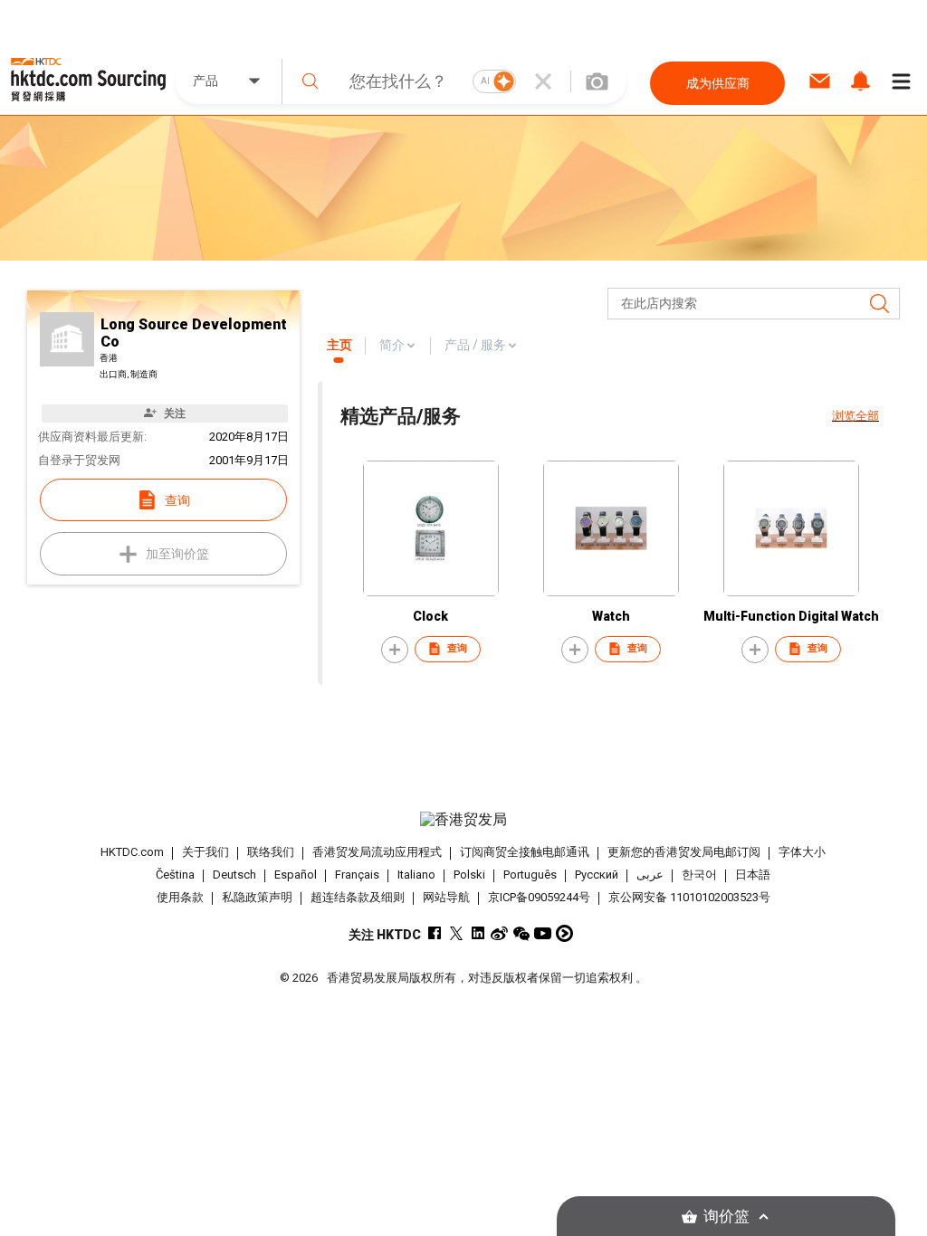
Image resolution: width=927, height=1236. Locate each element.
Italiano (416, 874)
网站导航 (446, 897)
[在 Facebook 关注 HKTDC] (434, 933)
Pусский (596, 874)
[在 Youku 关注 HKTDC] (564, 933)
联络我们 (270, 852)
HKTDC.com (132, 852)
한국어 (699, 874)
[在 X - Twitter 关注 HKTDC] (455, 933)
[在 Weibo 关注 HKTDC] (499, 933)
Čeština (175, 874)
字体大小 (802, 852)
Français (357, 874)
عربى (650, 874)
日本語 (752, 874)
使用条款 (180, 897)
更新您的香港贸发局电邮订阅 (683, 852)
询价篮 (726, 1216)
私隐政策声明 (257, 897)
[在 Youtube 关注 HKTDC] (542, 933)
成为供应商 (718, 83)
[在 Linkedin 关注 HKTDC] (477, 933)
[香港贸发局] (464, 820)
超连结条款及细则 (358, 897)
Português (530, 874)
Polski (469, 874)
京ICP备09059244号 (539, 897)
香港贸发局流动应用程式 (377, 852)
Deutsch (234, 874)
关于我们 (205, 852)
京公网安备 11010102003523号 (689, 897)
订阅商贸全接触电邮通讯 (524, 852)
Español (295, 874)
